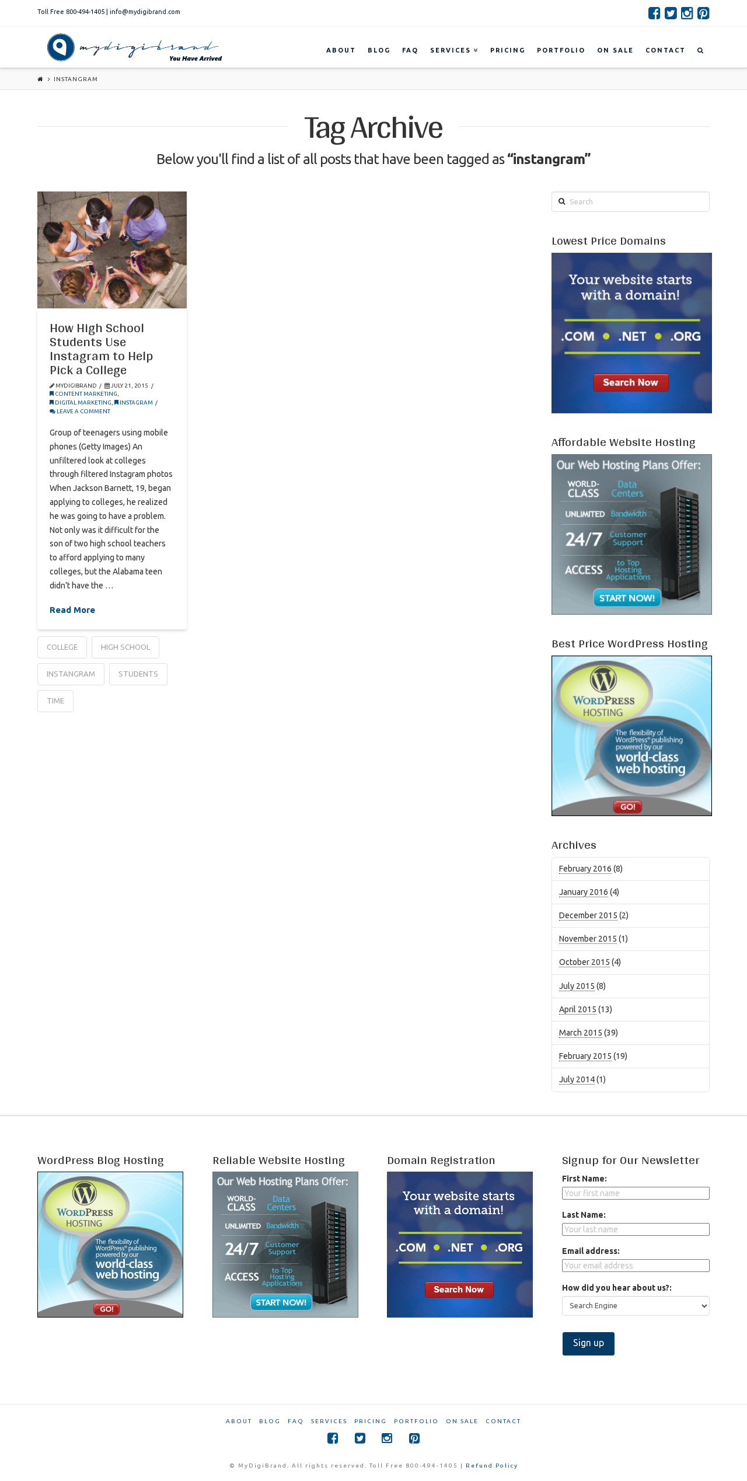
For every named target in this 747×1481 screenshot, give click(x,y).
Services (329, 1421)
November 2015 (588, 938)
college (62, 647)
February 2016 (585, 868)
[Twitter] (671, 13)
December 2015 (588, 915)
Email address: (591, 1251)
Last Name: (584, 1214)
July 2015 (577, 986)
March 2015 (580, 1032)
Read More (72, 610)
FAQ (296, 1421)
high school (125, 647)
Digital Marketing (82, 402)
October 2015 (584, 962)
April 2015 (577, 1009)
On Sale (462, 1421)
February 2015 (585, 1056)
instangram (71, 674)
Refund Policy (492, 1465)
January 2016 (583, 892)
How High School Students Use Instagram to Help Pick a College (101, 348)
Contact (503, 1421)
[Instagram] (687, 13)
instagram (135, 402)
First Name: (584, 1178)
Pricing (370, 1421)
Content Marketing (85, 394)
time (55, 700)
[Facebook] (654, 13)
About (239, 1421)
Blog (270, 1421)
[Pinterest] (703, 13)
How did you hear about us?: (617, 1287)
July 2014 (577, 1079)
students (138, 674)
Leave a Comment (82, 411)
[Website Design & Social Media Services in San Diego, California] (132, 47)
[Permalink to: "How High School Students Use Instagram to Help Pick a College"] (112, 249)
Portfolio (416, 1421)
